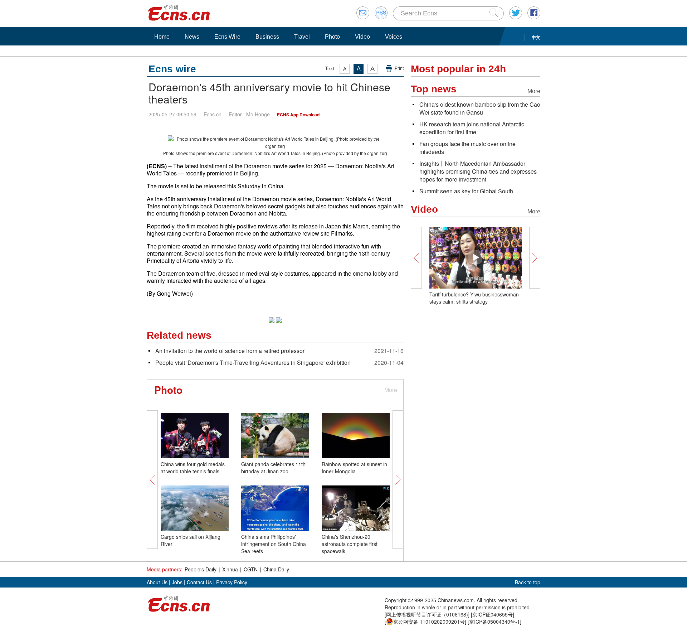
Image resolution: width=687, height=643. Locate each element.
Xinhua (230, 569)
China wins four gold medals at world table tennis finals (193, 467)
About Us (157, 582)
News (192, 37)
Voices (393, 37)
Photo (332, 37)
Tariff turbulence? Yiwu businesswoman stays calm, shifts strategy (474, 298)
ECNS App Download (298, 114)
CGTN (251, 569)
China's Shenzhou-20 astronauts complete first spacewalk (349, 544)
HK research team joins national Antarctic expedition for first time (471, 128)
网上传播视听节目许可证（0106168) (427, 614)
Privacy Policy (231, 582)
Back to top (527, 582)
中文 (536, 37)
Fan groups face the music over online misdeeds (467, 148)
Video (362, 37)
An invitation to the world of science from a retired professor (229, 351)
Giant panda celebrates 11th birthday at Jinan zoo (273, 467)
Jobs (177, 582)
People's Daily (200, 569)
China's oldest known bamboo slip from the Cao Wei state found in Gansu (479, 108)
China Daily (276, 569)
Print (399, 68)
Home (162, 37)
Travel (302, 37)
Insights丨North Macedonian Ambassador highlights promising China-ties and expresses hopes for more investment (478, 171)
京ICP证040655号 (492, 614)
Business (267, 37)
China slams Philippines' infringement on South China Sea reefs (273, 544)
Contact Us (199, 582)
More (390, 390)
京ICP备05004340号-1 (494, 621)
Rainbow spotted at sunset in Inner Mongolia (354, 467)
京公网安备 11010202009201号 (429, 621)
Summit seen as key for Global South (466, 191)
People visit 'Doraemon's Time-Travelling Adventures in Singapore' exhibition (253, 362)
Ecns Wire (227, 37)
